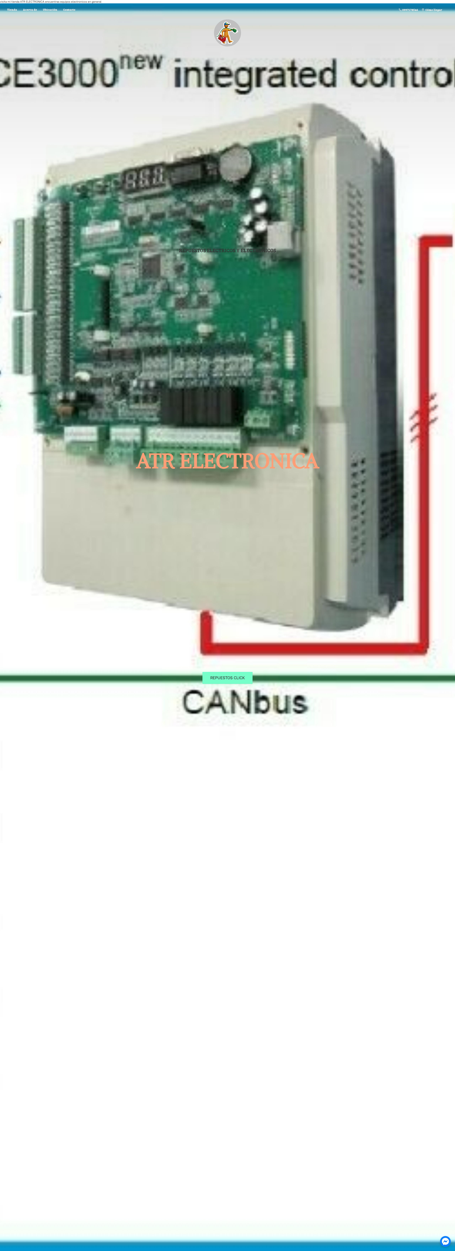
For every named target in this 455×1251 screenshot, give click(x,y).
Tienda (12, 9)
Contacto (69, 9)
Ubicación (50, 9)
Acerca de (30, 9)
